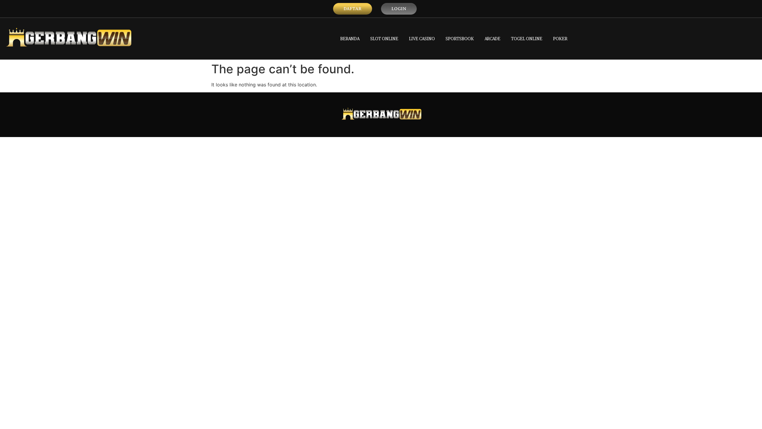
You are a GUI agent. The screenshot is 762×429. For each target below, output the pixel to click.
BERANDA (350, 38)
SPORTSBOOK (460, 38)
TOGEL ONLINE (526, 38)
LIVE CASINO (422, 38)
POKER (560, 38)
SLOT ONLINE (384, 38)
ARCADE (492, 38)
